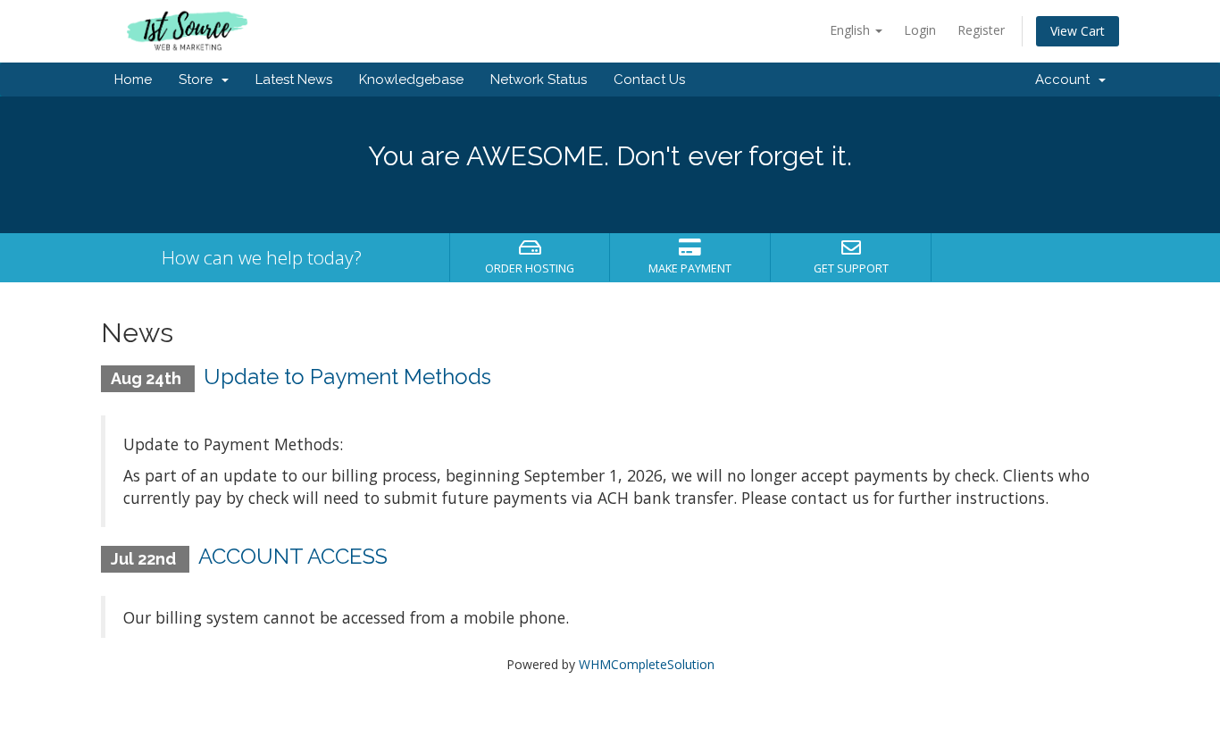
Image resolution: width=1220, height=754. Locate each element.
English (851, 29)
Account (1066, 79)
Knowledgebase (411, 79)
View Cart (1077, 30)
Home (133, 79)
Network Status (538, 79)
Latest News (293, 79)
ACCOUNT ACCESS (293, 556)
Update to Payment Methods (347, 377)
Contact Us (649, 79)
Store (199, 79)
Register (981, 29)
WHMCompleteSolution (646, 664)
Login (920, 29)
